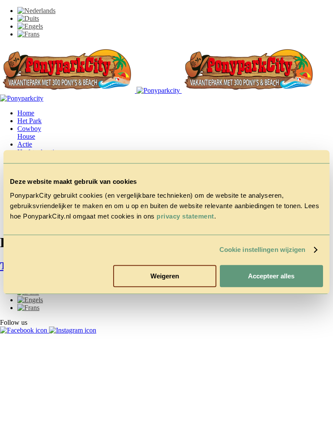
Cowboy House (29, 132)
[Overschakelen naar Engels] (30, 26)
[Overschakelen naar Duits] (28, 18)
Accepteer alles (271, 276)
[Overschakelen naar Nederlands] (36, 10)
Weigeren (164, 276)
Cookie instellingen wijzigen (262, 249)
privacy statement (185, 216)
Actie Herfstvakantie (37, 148)
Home (25, 113)
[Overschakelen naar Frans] (28, 34)
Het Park (29, 120)
